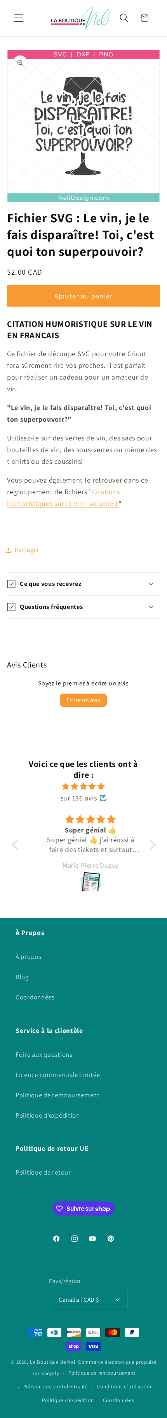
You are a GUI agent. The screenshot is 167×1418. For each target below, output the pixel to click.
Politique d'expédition (48, 1115)
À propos (29, 956)
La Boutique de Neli (53, 1362)
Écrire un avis (83, 700)
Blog (22, 977)
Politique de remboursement (58, 1095)
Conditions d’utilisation (125, 1386)
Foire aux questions (44, 1054)
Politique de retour (43, 1172)
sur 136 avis (79, 797)
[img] (83, 786)
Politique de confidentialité (55, 1386)
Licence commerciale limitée (58, 1074)
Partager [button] (27, 549)
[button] (19, 18)
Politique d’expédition (68, 1400)
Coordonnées (35, 997)
